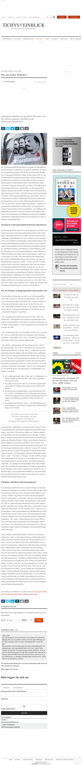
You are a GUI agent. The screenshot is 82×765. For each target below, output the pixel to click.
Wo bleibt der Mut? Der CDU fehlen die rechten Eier (71, 297)
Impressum (39, 759)
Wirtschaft (64, 39)
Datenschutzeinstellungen (64, 759)
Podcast (25, 17)
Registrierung (18, 688)
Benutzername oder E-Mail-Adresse (13, 691)
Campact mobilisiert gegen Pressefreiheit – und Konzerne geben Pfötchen (71, 327)
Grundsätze (19, 17)
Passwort (4, 699)
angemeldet (13, 663)
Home (10, 759)
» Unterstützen (74, 17)
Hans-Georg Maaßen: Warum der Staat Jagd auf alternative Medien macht (70, 409)
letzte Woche (62, 290)
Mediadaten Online (41, 762)
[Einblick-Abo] (66, 196)
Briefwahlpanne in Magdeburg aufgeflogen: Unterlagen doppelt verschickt (71, 307)
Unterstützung (11, 17)
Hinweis (20, 658)
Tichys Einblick (7, 39)
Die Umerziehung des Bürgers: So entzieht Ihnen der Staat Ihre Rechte (70, 420)
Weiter (39, 620)
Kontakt (17, 759)
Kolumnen (17, 39)
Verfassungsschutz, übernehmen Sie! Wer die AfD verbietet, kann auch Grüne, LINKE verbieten (65, 380)
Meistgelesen (60, 284)
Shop (30, 17)
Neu (71, 284)
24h (54, 290)
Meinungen (39, 39)
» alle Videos (78, 353)
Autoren (4, 17)
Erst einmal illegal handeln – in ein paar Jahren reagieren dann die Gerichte (70, 399)
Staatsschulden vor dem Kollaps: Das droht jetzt (69, 388)
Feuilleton (54, 39)
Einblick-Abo (36, 17)
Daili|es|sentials (28, 39)
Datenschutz (49, 759)
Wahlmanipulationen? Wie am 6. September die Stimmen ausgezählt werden (71, 317)
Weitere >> (57, 348)
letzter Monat (74, 290)
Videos (47, 39)
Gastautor (10, 81)
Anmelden (62, 17)
